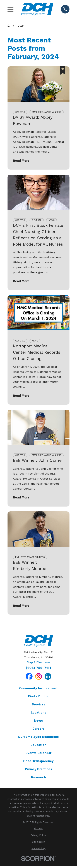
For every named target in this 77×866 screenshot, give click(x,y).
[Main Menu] (11, 9)
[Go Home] (9, 25)
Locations (38, 712)
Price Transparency (38, 761)
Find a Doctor (38, 696)
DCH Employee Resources (38, 737)
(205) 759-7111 (38, 667)
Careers (38, 728)
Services (38, 704)
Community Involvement (38, 688)
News (38, 720)
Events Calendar (38, 753)
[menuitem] (39, 828)
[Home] (37, 9)
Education (38, 745)
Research (38, 777)
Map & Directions (38, 662)
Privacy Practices (38, 769)
